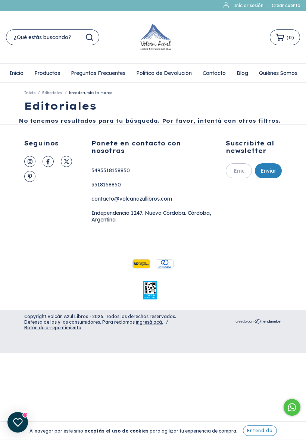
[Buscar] (89, 37)
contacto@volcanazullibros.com (131, 198)
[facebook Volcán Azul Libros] (48, 161)
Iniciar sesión (248, 5)
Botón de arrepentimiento (52, 327)
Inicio (16, 73)
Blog (242, 73)
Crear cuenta (286, 5)
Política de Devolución (164, 73)
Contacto (214, 73)
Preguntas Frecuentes (98, 73)
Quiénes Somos (278, 73)
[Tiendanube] (258, 322)
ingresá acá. (149, 322)
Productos (47, 73)
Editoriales (52, 92)
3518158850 (106, 184)
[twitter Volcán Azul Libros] (66, 161)
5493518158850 (110, 170)
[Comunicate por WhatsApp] (292, 407)
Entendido (260, 430)
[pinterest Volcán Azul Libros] (29, 176)
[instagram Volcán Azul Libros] (29, 161)
